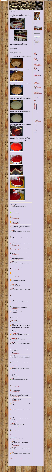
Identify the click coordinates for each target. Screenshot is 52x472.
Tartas (35, 74)
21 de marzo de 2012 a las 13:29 (15, 353)
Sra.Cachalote (13, 447)
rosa (12, 398)
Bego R (12, 324)
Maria (12, 378)
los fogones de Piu (36, 96)
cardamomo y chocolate (37, 83)
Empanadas (35, 59)
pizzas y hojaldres (36, 70)
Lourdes (12, 342)
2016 (35, 105)
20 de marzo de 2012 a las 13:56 (15, 218)
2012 (35, 109)
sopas (35, 72)
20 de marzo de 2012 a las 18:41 (15, 276)
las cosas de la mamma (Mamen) (38, 93)
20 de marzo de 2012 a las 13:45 (15, 213)
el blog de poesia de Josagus (37, 87)
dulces (35, 58)
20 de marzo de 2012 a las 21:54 (15, 308)
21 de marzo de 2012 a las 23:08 (15, 386)
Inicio (21, 458)
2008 (35, 132)
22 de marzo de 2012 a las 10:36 (15, 396)
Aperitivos (35, 53)
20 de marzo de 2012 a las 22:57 (15, 322)
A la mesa (12, 205)
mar (11, 316)
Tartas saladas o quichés (37, 75)
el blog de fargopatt (36, 88)
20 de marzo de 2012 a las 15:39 (15, 233)
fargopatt (12, 423)
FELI (12, 261)
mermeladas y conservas (37, 64)
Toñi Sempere (13, 247)
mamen (12, 367)
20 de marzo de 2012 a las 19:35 (15, 286)
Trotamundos (35, 82)
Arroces (35, 54)
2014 (35, 107)
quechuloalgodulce (13, 256)
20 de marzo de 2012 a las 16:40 (15, 254)
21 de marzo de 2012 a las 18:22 (15, 370)
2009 (35, 131)
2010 (35, 130)
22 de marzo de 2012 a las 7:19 (15, 391)
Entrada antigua (29, 458)
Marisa (12, 402)
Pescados (35, 69)
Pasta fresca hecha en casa (37, 67)
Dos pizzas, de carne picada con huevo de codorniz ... (38, 121)
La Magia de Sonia (13, 284)
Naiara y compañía (13, 320)
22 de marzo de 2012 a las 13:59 (15, 400)
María (12, 300)
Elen (12, 288)
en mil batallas (35, 90)
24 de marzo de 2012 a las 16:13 (15, 445)
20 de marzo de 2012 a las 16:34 (15, 249)
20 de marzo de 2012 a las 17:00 (15, 259)
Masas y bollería (36, 63)
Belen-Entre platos (13, 310)
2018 (35, 103)
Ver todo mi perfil (35, 24)
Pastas (35, 68)
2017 (35, 104)
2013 (35, 108)
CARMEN (12, 230)
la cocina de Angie (36, 91)
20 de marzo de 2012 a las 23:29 (15, 331)
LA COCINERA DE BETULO (14, 333)
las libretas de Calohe (36, 94)
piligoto (12, 220)
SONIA (12, 408)
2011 (35, 129)
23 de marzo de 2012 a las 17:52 (15, 426)
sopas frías (35, 73)
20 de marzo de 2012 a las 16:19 (15, 245)
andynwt (26, 463)
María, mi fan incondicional (37, 81)
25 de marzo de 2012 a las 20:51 (15, 455)
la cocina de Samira (36, 92)
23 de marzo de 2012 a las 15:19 (15, 421)
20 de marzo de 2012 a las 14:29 (15, 223)
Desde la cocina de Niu (14, 338)
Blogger (33, 463)
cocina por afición (36, 84)
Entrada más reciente (12, 458)
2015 (35, 106)
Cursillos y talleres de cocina (37, 57)
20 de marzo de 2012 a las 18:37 (15, 269)
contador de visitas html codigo (37, 40)
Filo (11, 225)
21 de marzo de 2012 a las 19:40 (15, 376)
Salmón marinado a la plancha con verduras (38, 120)
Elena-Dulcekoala (13, 437)
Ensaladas (35, 60)
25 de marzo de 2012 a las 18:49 (15, 450)
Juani (12, 417)
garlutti (12, 393)
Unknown (12, 355)
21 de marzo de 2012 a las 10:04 (15, 340)
